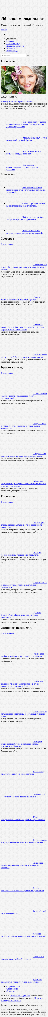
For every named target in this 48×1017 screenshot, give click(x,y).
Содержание (12, 989)
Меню (4, 30)
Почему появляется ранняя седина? (17, 101)
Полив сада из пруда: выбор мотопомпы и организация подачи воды (24, 713)
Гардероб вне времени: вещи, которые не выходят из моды (23, 454)
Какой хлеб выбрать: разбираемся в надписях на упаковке (22, 655)
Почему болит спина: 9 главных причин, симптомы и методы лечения (24, 267)
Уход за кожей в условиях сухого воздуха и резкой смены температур (23, 425)
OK (42, 1015)
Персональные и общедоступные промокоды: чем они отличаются (24, 584)
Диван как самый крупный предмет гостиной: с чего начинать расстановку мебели (22, 683)
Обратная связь (13, 986)
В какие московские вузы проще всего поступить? (21, 553)
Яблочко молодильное (20, 996)
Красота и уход (13, 43)
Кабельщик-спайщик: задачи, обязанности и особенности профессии (23, 524)
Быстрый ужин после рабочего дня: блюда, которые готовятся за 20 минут (21, 743)
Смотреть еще (7, 244)
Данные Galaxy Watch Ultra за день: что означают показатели (21, 614)
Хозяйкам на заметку (15, 46)
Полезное (10, 48)
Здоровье (10, 41)
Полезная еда (12, 51)
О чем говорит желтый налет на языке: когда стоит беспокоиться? (24, 395)
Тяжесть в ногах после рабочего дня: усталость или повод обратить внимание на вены (22, 327)
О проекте (11, 991)
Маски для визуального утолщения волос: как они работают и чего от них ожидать (23, 483)
